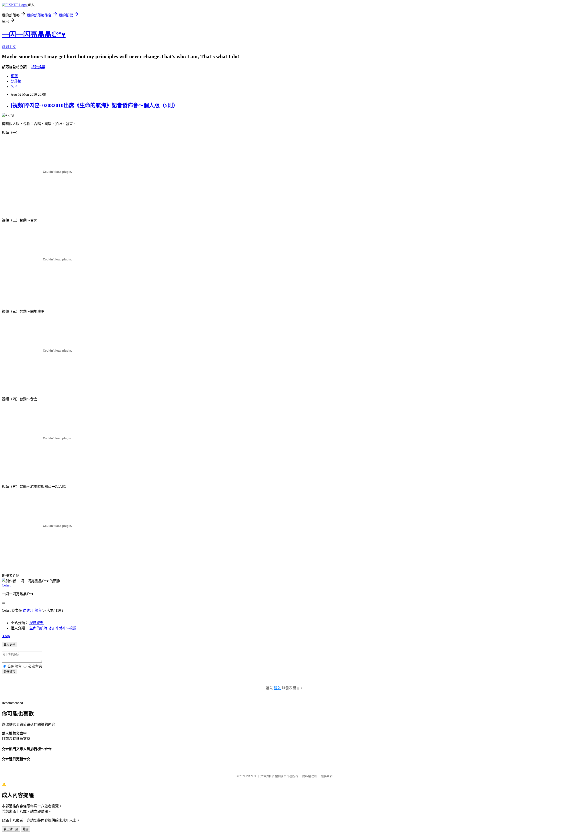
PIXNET (251, 776)
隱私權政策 (309, 776)
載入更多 (9, 644)
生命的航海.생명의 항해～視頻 (52, 628)
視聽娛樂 (38, 67)
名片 (14, 87)
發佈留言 (9, 671)
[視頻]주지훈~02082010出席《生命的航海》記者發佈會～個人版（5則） (94, 105)
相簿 (14, 76)
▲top (6, 636)
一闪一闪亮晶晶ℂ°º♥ (34, 34)
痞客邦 (28, 610)
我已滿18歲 (11, 829)
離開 (25, 829)
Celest (6, 585)
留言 (38, 610)
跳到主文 (9, 47)
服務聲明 (327, 776)
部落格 (16, 81)
